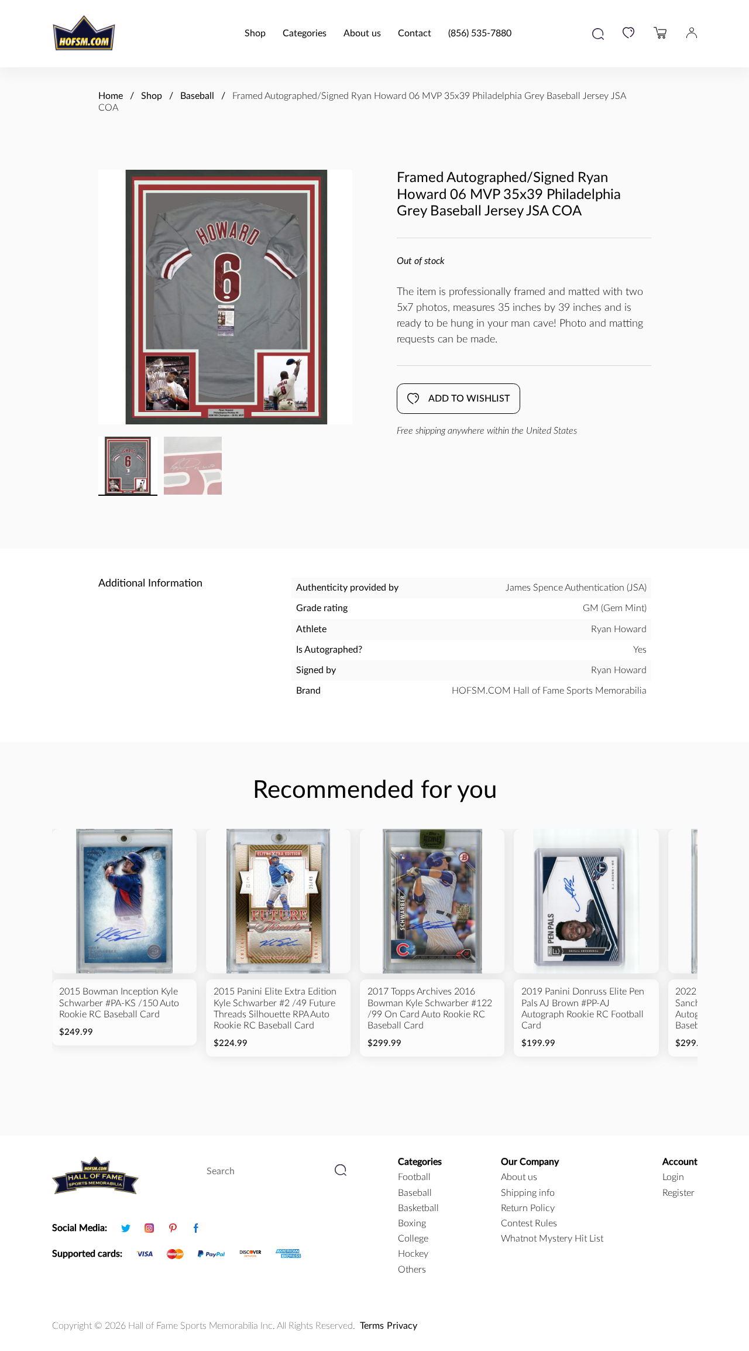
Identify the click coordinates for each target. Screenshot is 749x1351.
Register (678, 1193)
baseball (415, 1193)
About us (362, 33)
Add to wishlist (469, 398)
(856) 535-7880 (479, 33)
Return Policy (528, 1208)
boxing (412, 1223)
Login (673, 1177)
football (414, 1177)
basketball (418, 1208)
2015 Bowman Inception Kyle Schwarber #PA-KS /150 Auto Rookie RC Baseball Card (119, 1003)
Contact (414, 33)
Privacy (402, 1326)
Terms (372, 1326)
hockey (413, 1254)
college (413, 1238)
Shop (255, 33)
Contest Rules (529, 1223)
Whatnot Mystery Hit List (552, 1238)
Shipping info (528, 1193)
